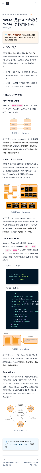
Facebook (13, 444)
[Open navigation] (2, 3)
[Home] (3, 14)
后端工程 (32, 14)
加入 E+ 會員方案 (14, 35)
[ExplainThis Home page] (7, 3)
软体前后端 (10, 14)
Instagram (23, 444)
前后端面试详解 (22, 14)
